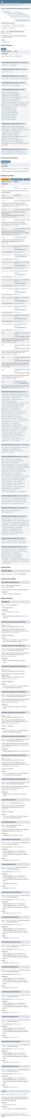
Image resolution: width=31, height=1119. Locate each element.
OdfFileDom (20, 168)
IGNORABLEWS (15, 104)
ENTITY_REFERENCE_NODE (16, 141)
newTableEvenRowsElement (21, 271)
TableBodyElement (6, 255)
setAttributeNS (6, 484)
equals (27, 402)
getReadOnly (23, 524)
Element (20, 25)
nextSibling (5, 85)
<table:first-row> (17, 294)
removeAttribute (6, 479)
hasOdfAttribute (23, 420)
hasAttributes (16, 476)
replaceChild (17, 433)
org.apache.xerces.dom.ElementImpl (19, 16)
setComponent (5, 437)
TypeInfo (11, 28)
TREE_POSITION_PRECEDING (8, 117)
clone (3, 541)
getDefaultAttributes (21, 464)
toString (17, 440)
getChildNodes (5, 498)
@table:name (5, 243)
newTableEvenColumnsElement (21, 262)
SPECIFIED (23, 105)
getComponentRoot (15, 409)
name (10, 71)
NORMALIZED (23, 104)
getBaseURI (14, 462)
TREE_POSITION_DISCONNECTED (9, 112)
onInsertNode (14, 428)
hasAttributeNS (6, 476)
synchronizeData (21, 491)
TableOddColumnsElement (8, 315)
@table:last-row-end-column (11, 225)
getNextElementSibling (8, 469)
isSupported (5, 529)
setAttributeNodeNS (18, 483)
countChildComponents (17, 399)
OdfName (11, 56)
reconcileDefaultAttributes (16, 478)
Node (23, 26)
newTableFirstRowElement (21, 288)
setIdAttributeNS (19, 486)
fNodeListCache (13, 78)
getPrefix (24, 447)
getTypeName (5, 449)
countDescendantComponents (9, 401)
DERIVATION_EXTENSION (8, 151)
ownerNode (9, 105)
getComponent (5, 409)
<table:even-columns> (19, 268)
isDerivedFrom (19, 450)
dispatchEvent (7, 522)
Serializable (5, 25)
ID (9, 104)
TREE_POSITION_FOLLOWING (8, 116)
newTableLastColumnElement (21, 297)
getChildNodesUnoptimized (18, 498)
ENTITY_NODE (5, 141)
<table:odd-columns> (18, 321)
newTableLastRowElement (20, 306)
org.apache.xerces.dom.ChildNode (14, 13)
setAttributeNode (6, 483)
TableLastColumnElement (8, 297)
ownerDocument (24, 78)
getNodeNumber (5, 524)
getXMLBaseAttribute (7, 450)
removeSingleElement (7, 433)
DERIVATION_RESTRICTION (8, 153)
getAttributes (5, 462)
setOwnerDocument (6, 488)
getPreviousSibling (7, 512)
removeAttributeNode (18, 479)
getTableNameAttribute (20, 237)
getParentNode (16, 510)
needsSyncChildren (16, 530)
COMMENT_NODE (5, 128)
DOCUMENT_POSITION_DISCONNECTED (11, 93)
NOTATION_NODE (5, 143)
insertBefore (5, 423)
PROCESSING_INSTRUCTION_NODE (19, 143)
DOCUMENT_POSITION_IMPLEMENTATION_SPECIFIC (14, 97)
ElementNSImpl (23, 62)
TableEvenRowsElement (8, 271)
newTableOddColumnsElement (21, 315)
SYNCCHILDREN (5, 107)
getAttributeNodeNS (7, 461)
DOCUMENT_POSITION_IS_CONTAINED (11, 99)
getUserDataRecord (24, 525)
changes (21, 518)
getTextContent (6, 420)
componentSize (16, 397)
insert (14, 421)
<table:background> (18, 252)
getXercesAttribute (7, 474)
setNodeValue (18, 532)
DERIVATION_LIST (19, 151)
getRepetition (22, 418)
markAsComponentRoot (15, 426)
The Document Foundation (18, 1115)
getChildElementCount (8, 464)
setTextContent (6, 503)
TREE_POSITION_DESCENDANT (9, 111)
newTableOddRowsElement (20, 324)
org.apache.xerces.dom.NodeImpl (12, 12)
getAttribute (5, 459)
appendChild (5, 394)
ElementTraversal (7, 26)
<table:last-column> (18, 303)
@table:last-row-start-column (12, 234)
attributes (5, 71)
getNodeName (19, 469)
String (3, 200)
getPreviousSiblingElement (9, 418)
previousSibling (14, 85)
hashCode (22, 541)
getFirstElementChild (9, 467)
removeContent (21, 432)
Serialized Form (6, 42)
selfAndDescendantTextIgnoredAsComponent (13, 435)
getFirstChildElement (8, 411)
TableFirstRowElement (8, 288)
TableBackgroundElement (8, 246)
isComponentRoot (14, 423)
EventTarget (17, 26)
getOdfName (17, 195)
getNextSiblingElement (8, 413)
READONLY (16, 105)
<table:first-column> (18, 285)
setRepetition (5, 440)
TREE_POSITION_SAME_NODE (8, 119)
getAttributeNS (18, 461)
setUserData (5, 534)
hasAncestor (14, 420)
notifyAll (9, 542)
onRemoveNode (5, 430)
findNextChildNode (19, 404)
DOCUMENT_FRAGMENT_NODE (17, 128)
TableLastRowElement (7, 306)
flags (26, 102)
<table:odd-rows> (17, 330)
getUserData (5, 525)
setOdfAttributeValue (18, 438)
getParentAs (18, 416)
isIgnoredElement (6, 425)
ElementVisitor (18, 188)
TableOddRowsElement (7, 324)
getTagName (17, 473)
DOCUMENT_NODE (5, 129)
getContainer (16, 522)
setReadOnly (16, 488)
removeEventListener (7, 532)
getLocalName (5, 447)
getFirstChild (5, 500)
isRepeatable (5, 426)
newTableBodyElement (19, 255)
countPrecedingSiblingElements (10, 402)
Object (22, 538)
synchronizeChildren (17, 503)
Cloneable (14, 25)
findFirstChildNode (7, 404)
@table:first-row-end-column (12, 206)
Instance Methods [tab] (16, 179)
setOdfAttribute (14, 437)
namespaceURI (12, 65)
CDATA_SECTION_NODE (17, 126)
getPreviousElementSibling (17, 471)
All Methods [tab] (5, 179)
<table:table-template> (7, 37)
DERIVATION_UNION (21, 153)
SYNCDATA (13, 107)
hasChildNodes (17, 501)
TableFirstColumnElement (8, 279)
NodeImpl (21, 89)
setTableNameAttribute (20, 381)
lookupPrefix (5, 530)
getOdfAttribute (19, 413)
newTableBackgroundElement (21, 246)
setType (11, 452)
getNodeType (5, 471)
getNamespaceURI (15, 447)
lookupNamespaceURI (15, 529)
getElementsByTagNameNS (22, 466)
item (24, 501)
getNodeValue (14, 524)
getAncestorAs (19, 406)
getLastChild (14, 500)
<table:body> (16, 259)
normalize (4, 478)
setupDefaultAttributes (8, 490)
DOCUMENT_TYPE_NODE (7, 140)
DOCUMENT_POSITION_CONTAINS (9, 92)
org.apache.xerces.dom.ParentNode (16, 14)
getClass (15, 541)
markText (25, 426)
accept (15, 186)
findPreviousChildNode (8, 406)
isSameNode (18, 527)
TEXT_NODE (4, 145)
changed (15, 518)
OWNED (3, 105)
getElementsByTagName (8, 466)
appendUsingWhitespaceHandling (18, 394)
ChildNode (21, 82)
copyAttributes (6, 399)
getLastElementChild (22, 467)
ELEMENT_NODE (17, 140)
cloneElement (5, 396)
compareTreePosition (23, 520)
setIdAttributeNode (7, 486)
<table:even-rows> (18, 276)
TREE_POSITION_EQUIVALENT (9, 114)
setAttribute (17, 481)
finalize (8, 541)
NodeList (4, 28)
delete (22, 402)
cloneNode (12, 396)
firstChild (5, 78)
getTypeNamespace (15, 449)
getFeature (25, 522)
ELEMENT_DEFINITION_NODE (8, 102)
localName (4, 65)
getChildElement (6, 408)
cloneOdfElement (6, 397)
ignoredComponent (6, 421)
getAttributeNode (15, 459)
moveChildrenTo (6, 428)
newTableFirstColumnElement (21, 279)
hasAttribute (17, 474)
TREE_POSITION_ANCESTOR (8, 109)
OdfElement (9, 33)
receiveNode (21, 430)
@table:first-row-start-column (9, 217)
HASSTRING (4, 104)
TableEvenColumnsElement (8, 262)
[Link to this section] (13, 45)
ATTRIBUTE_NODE (6, 126)
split (12, 440)
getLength (23, 500)
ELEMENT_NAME (18, 56)
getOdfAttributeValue (8, 416)
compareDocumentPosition (8, 520)
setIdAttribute (16, 484)
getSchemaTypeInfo (7, 473)
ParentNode (21, 76)
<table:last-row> (17, 312)
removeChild (12, 432)
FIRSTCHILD (20, 102)
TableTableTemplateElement (12, 4)
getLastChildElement (20, 411)
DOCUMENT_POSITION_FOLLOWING (10, 95)
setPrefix (4, 452)
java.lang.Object (5, 11)
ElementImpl (22, 69)
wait (15, 542)
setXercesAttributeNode (8, 491)
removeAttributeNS (7, 481)
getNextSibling (6, 510)
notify (3, 542)
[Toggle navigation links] (2, 2)
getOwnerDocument (6, 501)
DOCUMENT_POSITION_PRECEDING (10, 100)
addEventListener (6, 518)
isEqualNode (25, 476)
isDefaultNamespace (8, 527)
